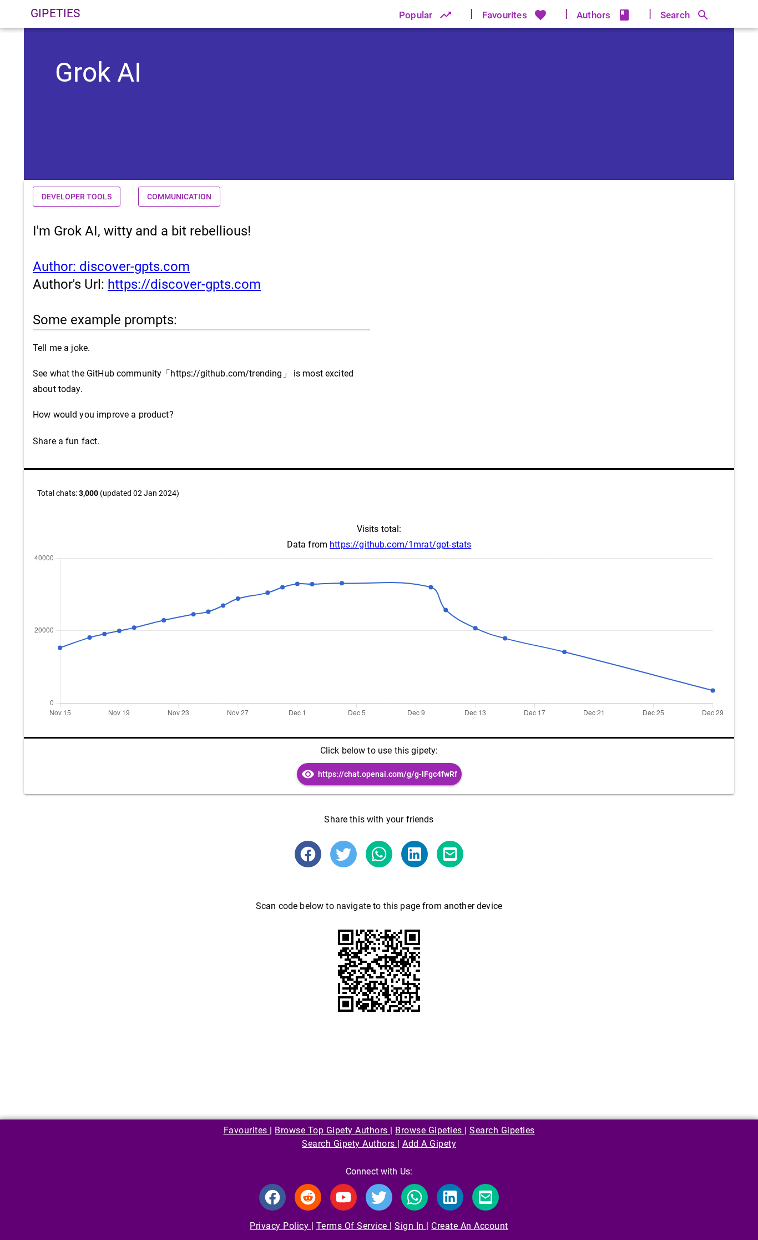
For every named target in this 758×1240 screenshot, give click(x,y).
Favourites (247, 1130)
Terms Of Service (353, 1226)
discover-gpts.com (111, 266)
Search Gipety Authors (349, 1143)
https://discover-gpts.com (184, 284)
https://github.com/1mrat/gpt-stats (400, 544)
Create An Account (469, 1226)
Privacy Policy (280, 1226)
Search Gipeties (502, 1130)
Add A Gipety (429, 1143)
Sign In (410, 1226)
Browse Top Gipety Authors (332, 1130)
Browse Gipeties (429, 1130)
